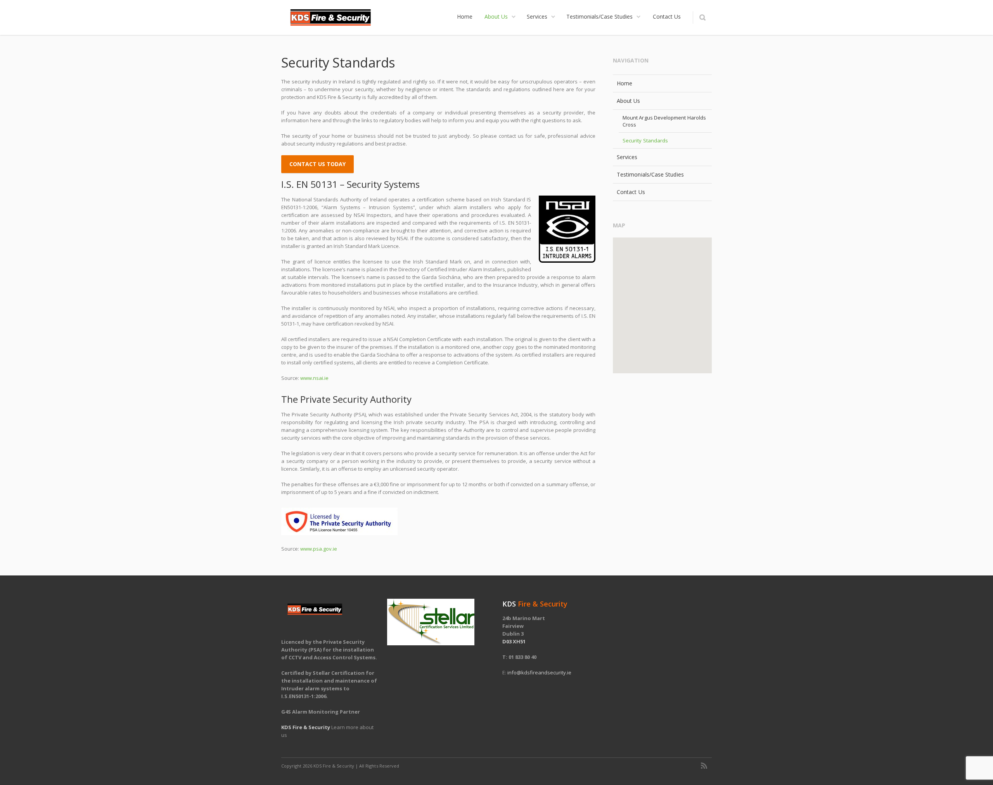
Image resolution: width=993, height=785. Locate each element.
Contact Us (631, 192)
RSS (704, 765)
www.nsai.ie (314, 377)
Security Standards (645, 140)
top (977, 769)
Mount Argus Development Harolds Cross (664, 121)
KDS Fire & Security (305, 727)
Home (624, 83)
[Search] (702, 17)
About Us (628, 100)
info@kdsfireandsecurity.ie (539, 672)
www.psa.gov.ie (318, 548)
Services (627, 157)
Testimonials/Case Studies (650, 174)
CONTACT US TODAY (317, 164)
